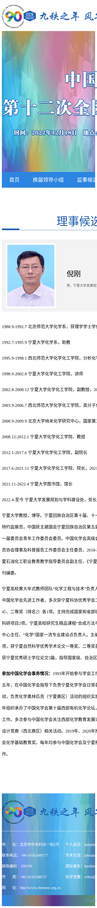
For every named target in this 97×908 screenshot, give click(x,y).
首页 (14, 180)
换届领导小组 (48, 180)
